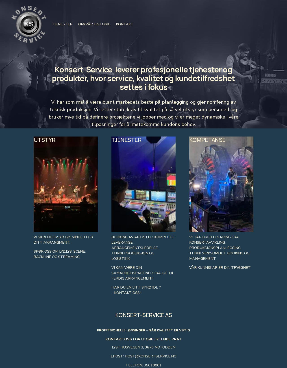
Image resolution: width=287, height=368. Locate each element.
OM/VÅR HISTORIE (94, 24)
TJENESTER (62, 24)
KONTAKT (124, 24)
